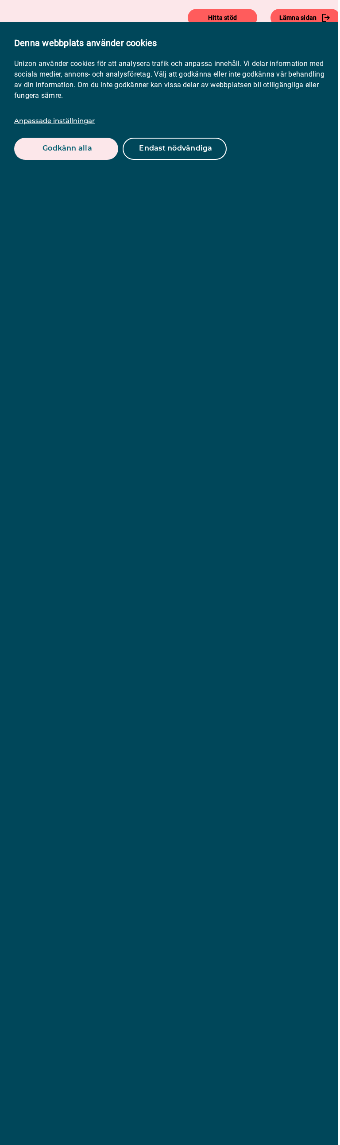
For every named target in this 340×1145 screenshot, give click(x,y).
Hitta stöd (222, 17)
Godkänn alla (67, 148)
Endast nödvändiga (175, 148)
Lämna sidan (298, 17)
